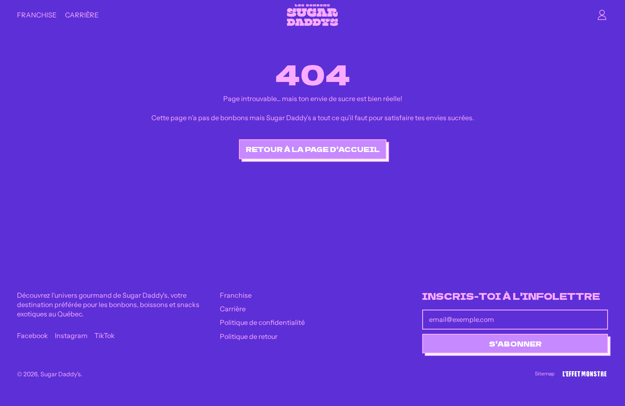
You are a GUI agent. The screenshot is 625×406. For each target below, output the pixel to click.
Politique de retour (249, 336)
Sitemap (544, 373)
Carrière (82, 15)
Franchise (37, 15)
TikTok (104, 335)
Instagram (71, 335)
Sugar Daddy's (60, 374)
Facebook (32, 335)
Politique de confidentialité (262, 322)
